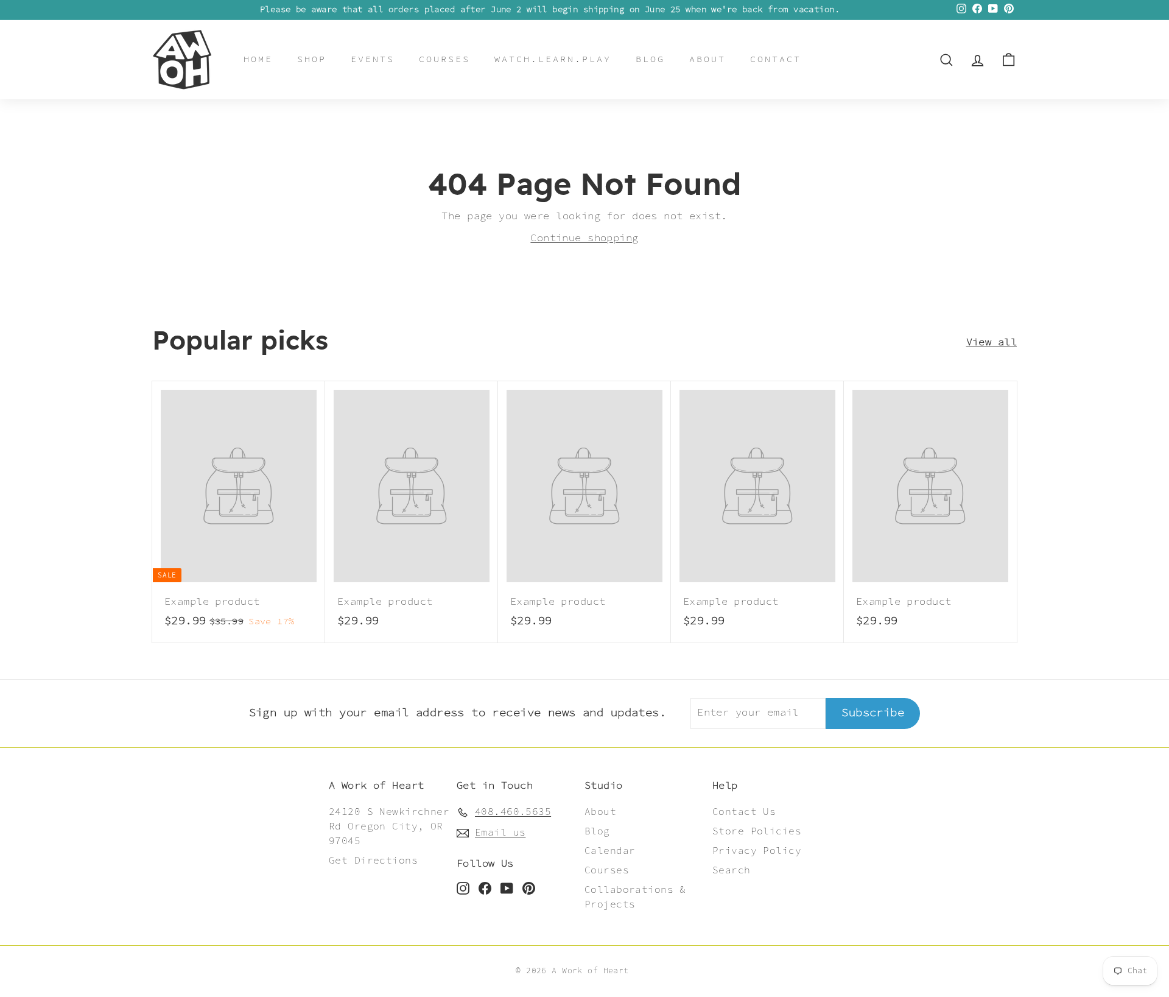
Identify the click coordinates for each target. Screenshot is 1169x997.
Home (258, 59)
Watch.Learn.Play (552, 59)
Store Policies (756, 831)
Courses (444, 59)
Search (731, 870)
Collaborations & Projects (635, 897)
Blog (650, 59)
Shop (311, 59)
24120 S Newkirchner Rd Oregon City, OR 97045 (389, 827)
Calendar (609, 851)
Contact (775, 59)
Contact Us (744, 812)
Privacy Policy (756, 851)
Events (373, 59)
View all (991, 342)
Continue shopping (584, 238)
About (707, 59)
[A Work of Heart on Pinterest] (528, 888)
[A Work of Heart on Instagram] (463, 888)
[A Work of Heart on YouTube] (506, 888)
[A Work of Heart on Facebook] (485, 888)
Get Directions (373, 860)
